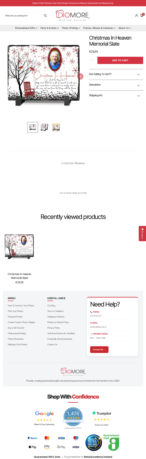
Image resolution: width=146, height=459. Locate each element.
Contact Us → (99, 349)
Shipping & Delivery (56, 316)
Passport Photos (15, 316)
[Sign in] (136, 15)
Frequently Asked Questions (59, 339)
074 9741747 (96, 316)
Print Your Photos (15, 311)
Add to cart (120, 60)
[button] (80, 76)
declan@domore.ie (98, 327)
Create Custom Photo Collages (21, 322)
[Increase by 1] (95, 57)
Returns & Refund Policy (58, 322)
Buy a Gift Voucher (16, 328)
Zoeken (45, 15)
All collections (26, 28)
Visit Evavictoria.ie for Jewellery (61, 333)
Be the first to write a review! (73, 200)
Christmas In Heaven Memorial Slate (19, 276)
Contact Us (52, 344)
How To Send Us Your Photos (21, 305)
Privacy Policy (53, 328)
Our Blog (51, 305)
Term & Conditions (55, 311)
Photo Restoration (16, 339)
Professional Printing (17, 333)
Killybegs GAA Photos (17, 344)
